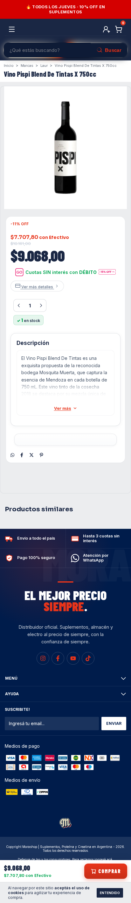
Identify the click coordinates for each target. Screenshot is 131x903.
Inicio (9, 65)
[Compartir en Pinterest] (41, 455)
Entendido (110, 893)
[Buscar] (109, 50)
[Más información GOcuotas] (107, 272)
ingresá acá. (103, 859)
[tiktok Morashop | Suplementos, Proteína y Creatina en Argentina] (88, 658)
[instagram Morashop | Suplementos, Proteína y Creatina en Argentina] (43, 658)
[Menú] (13, 29)
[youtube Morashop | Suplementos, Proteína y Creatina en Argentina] (73, 658)
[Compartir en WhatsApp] (12, 455)
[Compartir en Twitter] (31, 455)
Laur (44, 65)
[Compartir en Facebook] (21, 455)
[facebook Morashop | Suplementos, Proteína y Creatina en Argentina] (58, 658)
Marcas (27, 65)
